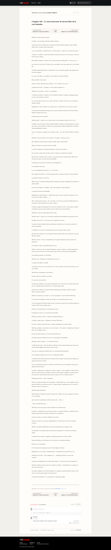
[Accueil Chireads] (24, 3)
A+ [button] (74, 12)
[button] (72, 2)
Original (39, 2)
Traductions (33, 2)
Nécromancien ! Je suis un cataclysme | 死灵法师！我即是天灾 (44, 12)
